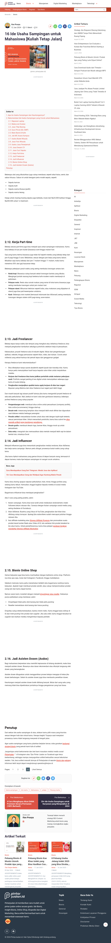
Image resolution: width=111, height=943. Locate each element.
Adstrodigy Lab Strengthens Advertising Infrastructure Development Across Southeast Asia (89, 129)
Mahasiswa (35, 790)
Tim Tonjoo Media (11, 867)
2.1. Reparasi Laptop (16, 121)
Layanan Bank (79, 257)
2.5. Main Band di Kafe (17, 133)
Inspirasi (77, 229)
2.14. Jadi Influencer (16, 159)
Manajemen (43, 3)
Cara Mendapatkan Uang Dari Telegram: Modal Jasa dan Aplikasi (31, 470)
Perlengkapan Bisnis (20, 9)
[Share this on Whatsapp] (55, 26)
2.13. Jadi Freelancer (16, 156)
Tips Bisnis (41, 9)
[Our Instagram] (7, 931)
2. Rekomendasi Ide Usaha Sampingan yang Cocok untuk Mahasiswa (32, 118)
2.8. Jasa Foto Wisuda (16, 142)
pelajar (44, 790)
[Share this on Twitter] (60, 26)
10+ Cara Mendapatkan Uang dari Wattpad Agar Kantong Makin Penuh (33, 475)
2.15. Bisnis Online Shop (17, 162)
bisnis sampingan (12, 790)
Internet (77, 234)
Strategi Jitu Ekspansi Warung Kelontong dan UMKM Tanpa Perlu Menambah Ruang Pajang (89, 33)
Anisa (30, 867)
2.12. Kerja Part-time (16, 153)
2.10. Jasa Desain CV (16, 147)
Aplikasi (77, 206)
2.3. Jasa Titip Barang (16, 127)
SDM (76, 289)
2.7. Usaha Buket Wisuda (17, 139)
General (77, 224)
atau (49, 594)
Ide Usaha (24, 790)
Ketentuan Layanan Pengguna (93, 913)
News (19, 3)
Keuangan (78, 252)
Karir (76, 248)
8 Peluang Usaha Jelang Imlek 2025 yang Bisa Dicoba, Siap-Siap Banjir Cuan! (60, 864)
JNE (75, 243)
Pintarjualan (9, 754)
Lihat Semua (37, 769)
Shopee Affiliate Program (40, 520)
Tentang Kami (86, 900)
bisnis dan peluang (63, 760)
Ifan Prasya (15, 24)
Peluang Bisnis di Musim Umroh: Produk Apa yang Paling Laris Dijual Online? (13, 864)
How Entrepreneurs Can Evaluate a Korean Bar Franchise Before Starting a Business (89, 47)
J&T (75, 238)
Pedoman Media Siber (89, 926)
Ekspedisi (77, 220)
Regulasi (32, 9)
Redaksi (83, 909)
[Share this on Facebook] (65, 26)
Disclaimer (85, 922)
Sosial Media (79, 299)
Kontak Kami (85, 905)
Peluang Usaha (55, 790)
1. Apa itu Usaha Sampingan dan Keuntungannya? (25, 115)
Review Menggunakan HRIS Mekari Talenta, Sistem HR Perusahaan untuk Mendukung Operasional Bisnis (88, 143)
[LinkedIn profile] (23, 821)
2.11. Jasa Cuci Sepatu (17, 150)
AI (75, 197)
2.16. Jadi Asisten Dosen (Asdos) (21, 165)
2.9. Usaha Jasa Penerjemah (19, 145)
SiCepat (77, 294)
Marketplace (77, 3)
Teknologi (90, 3)
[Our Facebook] (13, 931)
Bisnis (28, 3)
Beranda (8, 14)
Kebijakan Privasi (87, 917)
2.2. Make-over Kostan (16, 124)
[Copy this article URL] (50, 26)
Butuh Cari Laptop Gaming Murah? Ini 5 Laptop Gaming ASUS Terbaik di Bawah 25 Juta (89, 105)
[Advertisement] (38, 93)
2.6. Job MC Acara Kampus (18, 136)
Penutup (9, 168)
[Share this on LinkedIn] (70, 26)
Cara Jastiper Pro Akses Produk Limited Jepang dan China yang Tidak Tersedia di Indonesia (90, 92)
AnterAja (77, 201)
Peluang (7, 9)
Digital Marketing (60, 3)
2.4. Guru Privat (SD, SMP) (18, 130)
